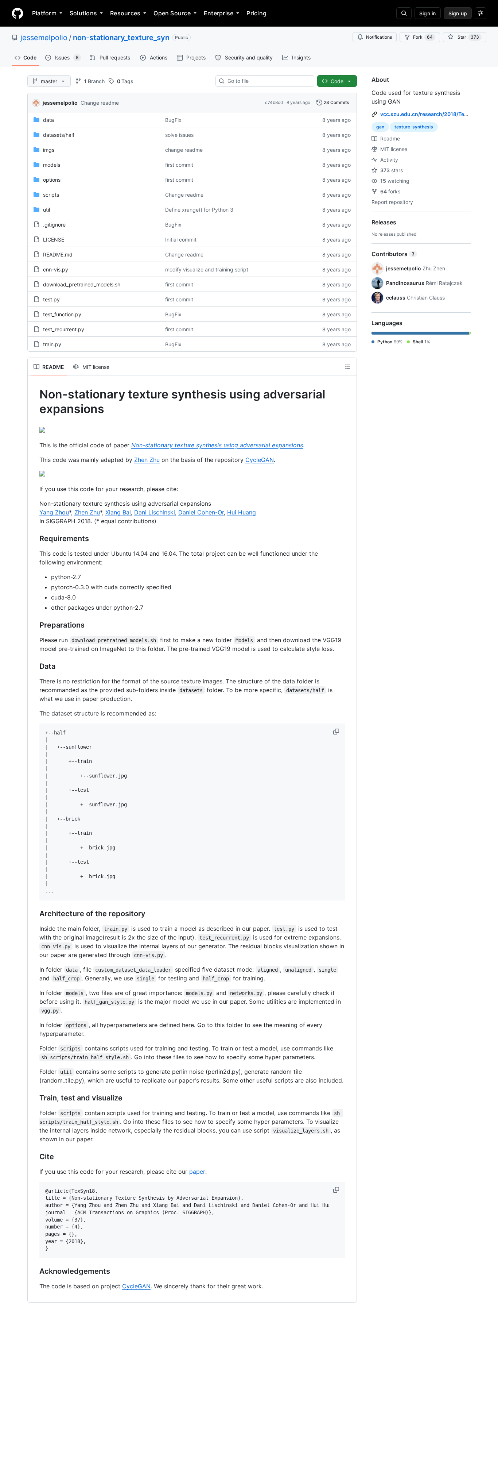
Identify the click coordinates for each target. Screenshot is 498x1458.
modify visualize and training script (206, 269)
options (52, 180)
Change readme (100, 103)
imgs (48, 150)
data (48, 120)
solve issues (179, 135)
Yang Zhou (54, 512)
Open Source (172, 13)
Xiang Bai (118, 512)
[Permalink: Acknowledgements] (34, 1271)
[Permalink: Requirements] (34, 538)
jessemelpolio (43, 37)
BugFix (173, 120)
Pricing (256, 13)
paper (197, 1171)
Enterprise (218, 13)
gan (380, 127)
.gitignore (54, 224)
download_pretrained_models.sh (81, 284)
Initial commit (181, 239)
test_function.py (62, 314)
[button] (337, 731)
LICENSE (53, 239)
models (51, 165)
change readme (184, 150)
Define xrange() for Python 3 (199, 210)
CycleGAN (259, 459)
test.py (51, 299)
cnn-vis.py (55, 269)
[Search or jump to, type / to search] (404, 13)
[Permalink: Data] (34, 666)
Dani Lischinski (154, 512)
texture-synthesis (413, 127)
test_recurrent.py (63, 329)
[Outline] (347, 367)
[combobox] (267, 81)
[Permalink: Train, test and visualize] (34, 1098)
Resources (125, 13)
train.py (52, 344)
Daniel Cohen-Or (201, 512)
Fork (423, 37)
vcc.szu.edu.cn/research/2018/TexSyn (428, 114)
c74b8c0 (274, 102)
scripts (51, 195)
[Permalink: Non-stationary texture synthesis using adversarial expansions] (34, 402)
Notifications (379, 37)
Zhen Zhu (147, 459)
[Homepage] (17, 13)
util (46, 210)
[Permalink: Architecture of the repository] (34, 914)
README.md (58, 254)
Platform (44, 13)
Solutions (83, 13)
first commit (179, 165)
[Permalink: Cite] (34, 1157)
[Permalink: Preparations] (34, 625)
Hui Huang (241, 512)
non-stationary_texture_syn (121, 37)
